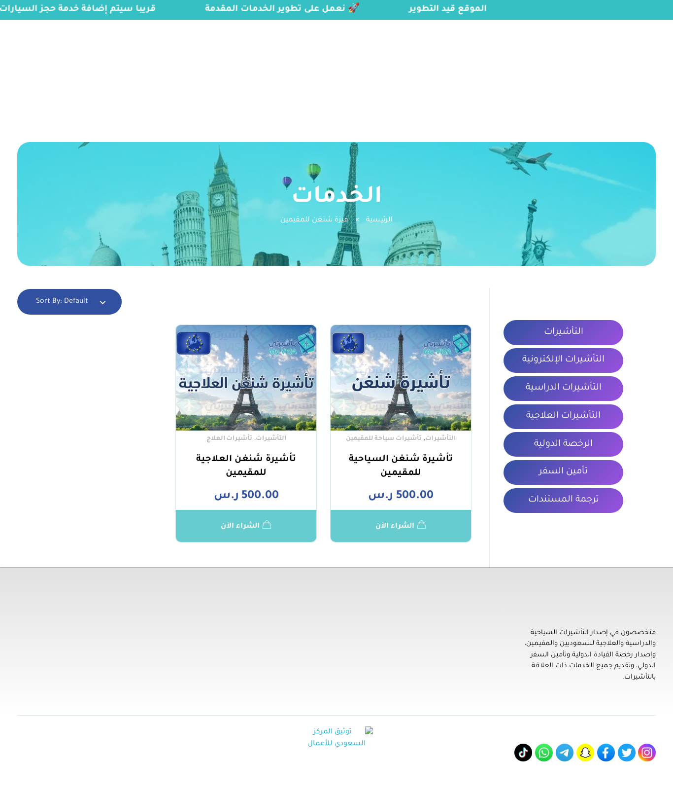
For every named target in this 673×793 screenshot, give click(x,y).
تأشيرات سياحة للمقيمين (384, 438)
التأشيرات (440, 438)
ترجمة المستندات (563, 500)
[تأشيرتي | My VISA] (624, 69)
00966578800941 (127, 26)
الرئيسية (379, 220)
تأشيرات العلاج (229, 438)
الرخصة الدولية (563, 444)
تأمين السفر (563, 472)
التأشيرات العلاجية (563, 416)
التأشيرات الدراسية (564, 388)
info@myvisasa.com (44, 26)
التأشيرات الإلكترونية (563, 360)
